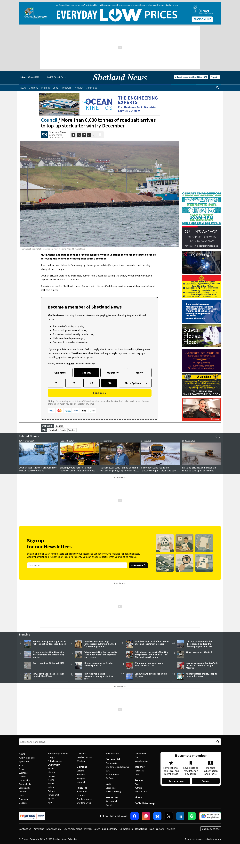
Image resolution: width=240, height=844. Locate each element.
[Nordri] (201, 262)
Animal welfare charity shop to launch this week (201, 675)
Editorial (81, 781)
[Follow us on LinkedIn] (180, 816)
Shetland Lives (84, 802)
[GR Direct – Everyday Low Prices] (120, 13)
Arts (21, 765)
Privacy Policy (92, 828)
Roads (63, 430)
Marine (51, 779)
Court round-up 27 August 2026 (48, 662)
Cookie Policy (109, 828)
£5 (73, 383)
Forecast (139, 770)
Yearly (139, 372)
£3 (55, 383)
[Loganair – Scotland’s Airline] (201, 409)
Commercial (113, 759)
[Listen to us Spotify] (192, 816)
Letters (80, 770)
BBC (108, 770)
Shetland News (57, 132)
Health (51, 768)
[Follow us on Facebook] (134, 816)
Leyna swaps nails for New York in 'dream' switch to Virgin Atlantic (201, 665)
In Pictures (82, 791)
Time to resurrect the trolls (200, 652)
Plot (137, 757)
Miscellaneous (142, 761)
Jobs (108, 784)
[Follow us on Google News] (210, 816)
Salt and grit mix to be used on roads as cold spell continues (199, 469)
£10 (109, 383)
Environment (54, 764)
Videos (138, 797)
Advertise (39, 828)
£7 (91, 383)
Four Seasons (112, 753)
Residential (111, 801)
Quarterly (113, 372)
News (22, 753)
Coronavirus (25, 787)
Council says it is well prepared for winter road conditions (38, 469)
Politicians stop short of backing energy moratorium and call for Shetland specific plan (151, 655)
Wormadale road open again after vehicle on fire (149, 664)
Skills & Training (113, 791)
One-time (60, 372)
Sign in (214, 77)
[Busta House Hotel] (201, 335)
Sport (50, 802)
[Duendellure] (201, 360)
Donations (141, 828)
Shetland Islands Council (117, 766)
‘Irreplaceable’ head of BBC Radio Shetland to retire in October (151, 642)
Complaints (126, 828)
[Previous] (216, 436)
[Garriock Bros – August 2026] (201, 286)
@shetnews (55, 134)
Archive (139, 780)
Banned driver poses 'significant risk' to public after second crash (49, 642)
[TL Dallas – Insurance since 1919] (201, 311)
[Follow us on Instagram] (146, 816)
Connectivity (25, 784)
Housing (52, 776)
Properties (112, 797)
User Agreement (73, 828)
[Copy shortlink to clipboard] (89, 135)
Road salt (53, 430)
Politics (51, 791)
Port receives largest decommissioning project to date (98, 676)
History (51, 772)
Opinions (82, 766)
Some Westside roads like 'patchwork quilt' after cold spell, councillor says (159, 470)
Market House (112, 774)
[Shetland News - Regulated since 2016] (32, 816)
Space (51, 798)
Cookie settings (211, 828)
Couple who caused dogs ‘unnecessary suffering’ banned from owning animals (100, 644)
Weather (72, 430)
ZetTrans (110, 778)
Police (51, 787)
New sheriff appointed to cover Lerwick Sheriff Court (48, 675)
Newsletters (141, 791)
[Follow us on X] (169, 816)
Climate (22, 776)
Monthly (86, 372)
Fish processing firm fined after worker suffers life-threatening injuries (49, 655)
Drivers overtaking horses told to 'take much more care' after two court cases (100, 655)
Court (21, 795)
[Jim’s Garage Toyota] (201, 237)
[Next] (219, 436)
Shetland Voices (84, 799)
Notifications (156, 828)
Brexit (21, 769)
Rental (109, 804)
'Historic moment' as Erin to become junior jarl (98, 664)
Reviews (81, 774)
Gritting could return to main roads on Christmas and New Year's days (79, 470)
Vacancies (111, 787)
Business (23, 772)
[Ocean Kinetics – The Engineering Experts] (99, 104)
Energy (51, 757)
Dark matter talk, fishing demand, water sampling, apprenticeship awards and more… (119, 470)
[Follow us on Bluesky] (157, 816)
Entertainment (55, 761)
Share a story (54, 828)
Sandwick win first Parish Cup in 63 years (151, 675)
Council (49, 120)
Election (23, 802)
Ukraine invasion (85, 757)
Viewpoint (81, 778)
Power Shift (53, 794)
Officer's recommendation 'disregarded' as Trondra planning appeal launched (199, 644)
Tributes (81, 795)
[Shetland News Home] (120, 82)
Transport (81, 753)
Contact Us (25, 828)
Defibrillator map (145, 803)
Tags (137, 784)
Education (23, 799)
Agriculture (24, 761)
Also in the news (27, 757)
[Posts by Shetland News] (44, 134)
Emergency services (58, 753)
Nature (51, 783)
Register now (176, 781)
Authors (138, 787)
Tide (137, 774)
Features (82, 787)
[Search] (217, 87)
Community (24, 780)
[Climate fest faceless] (201, 193)
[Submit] (217, 741)
